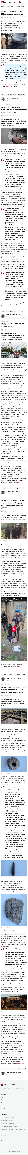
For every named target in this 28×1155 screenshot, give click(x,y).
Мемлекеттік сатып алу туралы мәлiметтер (13, 1129)
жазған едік (10, 306)
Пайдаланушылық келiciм (7, 1117)
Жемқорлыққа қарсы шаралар (9, 1126)
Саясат (3, 1100)
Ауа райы (5, 488)
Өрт (3, 94)
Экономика (4, 1105)
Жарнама (3, 1143)
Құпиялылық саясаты (7, 1120)
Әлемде (3, 1108)
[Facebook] (11, 18)
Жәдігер (20, 1069)
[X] (14, 18)
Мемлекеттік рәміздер (7, 1123)
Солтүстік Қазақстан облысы (10, 311)
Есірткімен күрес (7, 674)
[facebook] (11, 1088)
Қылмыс (17, 674)
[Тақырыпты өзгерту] (20, 2)
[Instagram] (2, 18)
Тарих (13, 1069)
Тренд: (3, 6)
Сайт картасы (5, 1138)
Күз (11, 488)
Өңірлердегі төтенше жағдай (15, 94)
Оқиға (2, 1097)
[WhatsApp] (5, 18)
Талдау (3, 1103)
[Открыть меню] (25, 2)
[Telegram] (8, 18)
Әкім (22, 311)
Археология (5, 1069)
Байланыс (3, 1141)
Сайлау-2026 (9, 6)
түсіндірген (9, 86)
